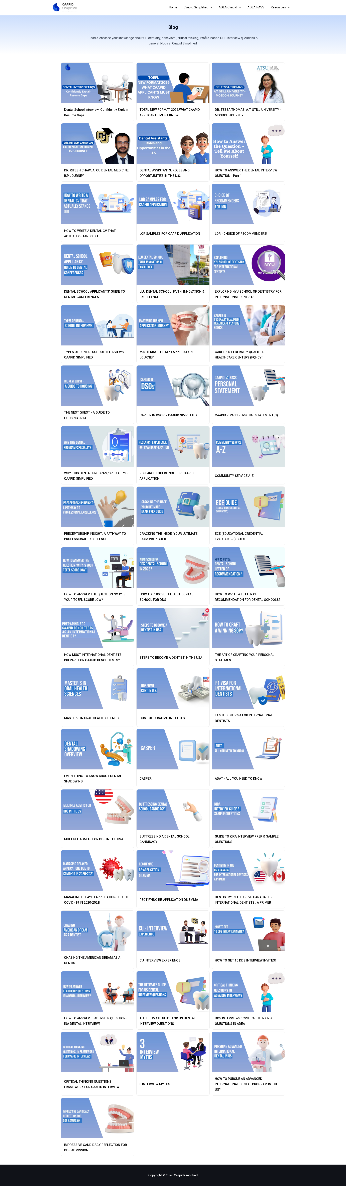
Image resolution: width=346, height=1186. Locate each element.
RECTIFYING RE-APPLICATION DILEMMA (169, 900)
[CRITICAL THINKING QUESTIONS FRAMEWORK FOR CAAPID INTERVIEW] (99, 1052)
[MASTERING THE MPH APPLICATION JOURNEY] (175, 325)
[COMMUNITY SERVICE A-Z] (250, 446)
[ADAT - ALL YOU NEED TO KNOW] (250, 749)
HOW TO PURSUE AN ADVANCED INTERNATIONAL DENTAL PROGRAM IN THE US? (246, 1084)
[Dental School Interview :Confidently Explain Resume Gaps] (99, 83)
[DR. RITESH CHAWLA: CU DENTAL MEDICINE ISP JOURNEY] (99, 143)
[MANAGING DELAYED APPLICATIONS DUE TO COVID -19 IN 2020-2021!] (99, 870)
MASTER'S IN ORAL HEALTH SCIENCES (92, 718)
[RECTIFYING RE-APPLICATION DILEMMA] (175, 870)
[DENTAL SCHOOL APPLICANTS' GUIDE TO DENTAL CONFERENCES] (99, 265)
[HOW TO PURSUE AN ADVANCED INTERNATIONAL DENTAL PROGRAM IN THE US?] (250, 1052)
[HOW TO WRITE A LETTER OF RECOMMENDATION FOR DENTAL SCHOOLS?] (250, 567)
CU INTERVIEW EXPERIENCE (160, 960)
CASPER (146, 778)
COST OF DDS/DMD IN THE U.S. (163, 718)
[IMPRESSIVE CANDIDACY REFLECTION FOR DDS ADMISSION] (99, 1118)
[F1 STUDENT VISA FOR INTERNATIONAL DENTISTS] (250, 688)
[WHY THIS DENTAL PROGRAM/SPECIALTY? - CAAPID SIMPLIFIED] (99, 446)
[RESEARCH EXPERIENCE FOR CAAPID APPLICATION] (175, 446)
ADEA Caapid (228, 7)
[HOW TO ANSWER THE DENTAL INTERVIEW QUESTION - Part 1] (250, 143)
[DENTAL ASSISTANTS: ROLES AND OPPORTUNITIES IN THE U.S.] (175, 143)
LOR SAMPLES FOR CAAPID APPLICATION (170, 234)
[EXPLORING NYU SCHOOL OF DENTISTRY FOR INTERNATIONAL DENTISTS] (250, 265)
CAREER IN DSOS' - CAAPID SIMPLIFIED (168, 415)
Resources (278, 7)
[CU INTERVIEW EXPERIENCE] (175, 931)
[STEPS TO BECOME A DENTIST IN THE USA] (175, 628)
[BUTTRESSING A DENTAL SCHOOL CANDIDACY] (175, 809)
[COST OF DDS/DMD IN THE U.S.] (175, 688)
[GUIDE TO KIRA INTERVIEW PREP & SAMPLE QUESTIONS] (250, 809)
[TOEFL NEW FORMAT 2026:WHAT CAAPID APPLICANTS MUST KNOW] (175, 83)
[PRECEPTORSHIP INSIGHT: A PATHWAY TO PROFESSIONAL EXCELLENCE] (99, 507)
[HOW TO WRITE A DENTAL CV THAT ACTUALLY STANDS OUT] (99, 204)
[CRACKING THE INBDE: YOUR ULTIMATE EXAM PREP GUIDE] (175, 507)
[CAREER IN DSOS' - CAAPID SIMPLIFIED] (175, 385)
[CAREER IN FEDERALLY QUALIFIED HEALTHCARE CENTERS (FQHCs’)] (250, 325)
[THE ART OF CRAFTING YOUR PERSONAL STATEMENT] (250, 628)
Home (173, 7)
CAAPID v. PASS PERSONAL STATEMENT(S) (246, 415)
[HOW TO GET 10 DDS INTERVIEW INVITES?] (250, 931)
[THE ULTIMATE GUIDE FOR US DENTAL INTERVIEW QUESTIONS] (175, 991)
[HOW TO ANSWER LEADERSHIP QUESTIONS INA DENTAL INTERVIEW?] (99, 991)
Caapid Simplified (196, 7)
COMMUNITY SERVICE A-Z (234, 476)
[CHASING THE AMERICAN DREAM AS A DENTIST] (99, 931)
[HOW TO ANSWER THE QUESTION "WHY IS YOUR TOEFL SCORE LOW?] (99, 567)
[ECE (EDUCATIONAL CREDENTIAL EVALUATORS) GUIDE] (250, 507)
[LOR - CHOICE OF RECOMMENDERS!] (250, 204)
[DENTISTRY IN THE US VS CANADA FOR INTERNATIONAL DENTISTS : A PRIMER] (250, 870)
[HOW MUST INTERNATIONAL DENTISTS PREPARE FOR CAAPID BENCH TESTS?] (99, 628)
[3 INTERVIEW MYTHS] (175, 1052)
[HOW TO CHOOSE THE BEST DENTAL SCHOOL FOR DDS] (175, 567)
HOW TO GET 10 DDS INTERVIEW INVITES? (246, 960)
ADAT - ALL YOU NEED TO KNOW (238, 778)
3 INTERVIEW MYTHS (155, 1084)
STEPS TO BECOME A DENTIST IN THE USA (171, 657)
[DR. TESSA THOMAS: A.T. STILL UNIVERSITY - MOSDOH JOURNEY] (250, 83)
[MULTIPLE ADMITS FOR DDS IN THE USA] (99, 809)
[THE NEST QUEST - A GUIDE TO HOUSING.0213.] (99, 385)
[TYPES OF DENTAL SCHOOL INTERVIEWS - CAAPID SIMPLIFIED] (99, 325)
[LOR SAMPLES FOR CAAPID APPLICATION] (175, 204)
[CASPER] (175, 749)
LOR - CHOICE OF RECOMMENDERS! (241, 234)
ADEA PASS (255, 7)
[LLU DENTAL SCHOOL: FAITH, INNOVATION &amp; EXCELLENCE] (175, 265)
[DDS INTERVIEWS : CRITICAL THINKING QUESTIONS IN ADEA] (250, 991)
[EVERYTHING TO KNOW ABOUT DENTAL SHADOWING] (99, 749)
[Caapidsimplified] (65, 7)
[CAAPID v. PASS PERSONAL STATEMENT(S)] (250, 385)
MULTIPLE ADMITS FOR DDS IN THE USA (93, 839)
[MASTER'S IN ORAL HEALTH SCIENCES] (99, 688)
